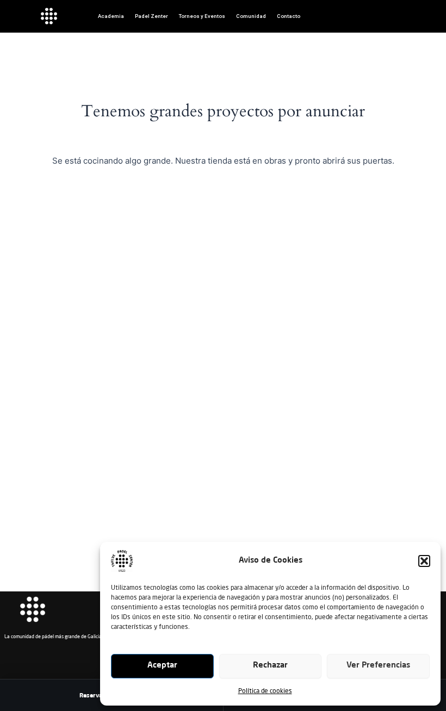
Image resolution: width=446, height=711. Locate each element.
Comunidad (251, 16)
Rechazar (270, 666)
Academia (111, 16)
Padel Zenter (151, 16)
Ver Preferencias (378, 666)
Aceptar (162, 666)
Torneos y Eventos (202, 16)
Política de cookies (265, 691)
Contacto (288, 16)
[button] (424, 561)
